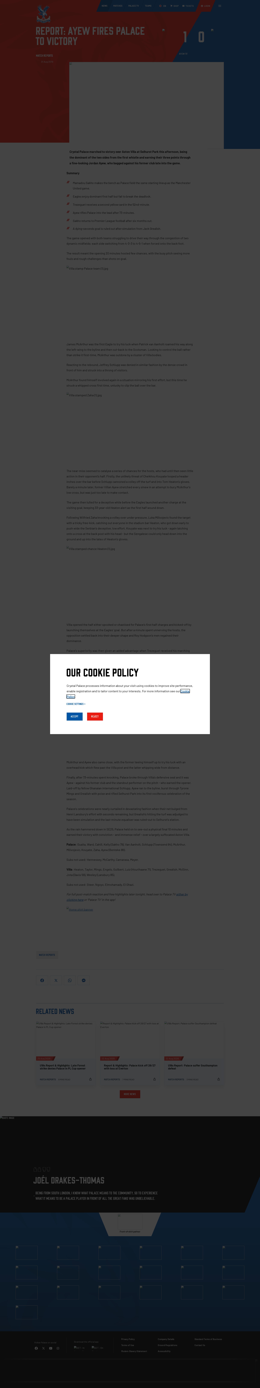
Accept (74, 716)
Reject (95, 716)
